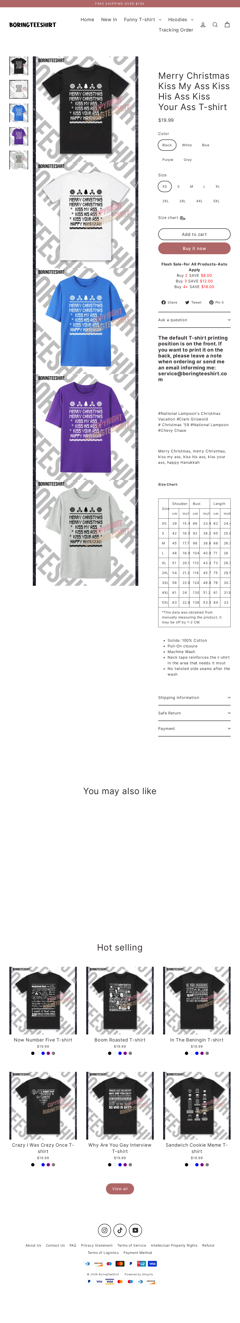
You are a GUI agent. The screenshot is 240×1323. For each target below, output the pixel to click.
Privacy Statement (97, 1245)
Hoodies (178, 19)
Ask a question (172, 319)
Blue (205, 145)
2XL (165, 201)
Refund (208, 1245)
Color (163, 133)
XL (218, 186)
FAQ (73, 1245)
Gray (188, 160)
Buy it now (194, 248)
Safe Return (169, 713)
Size (162, 175)
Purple (167, 160)
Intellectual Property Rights (174, 1245)
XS (164, 186)
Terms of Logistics (103, 1253)
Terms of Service (131, 1245)
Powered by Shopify (139, 1274)
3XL (182, 201)
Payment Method (138, 1253)
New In (109, 19)
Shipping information (178, 697)
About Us (33, 1245)
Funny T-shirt (140, 19)
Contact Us (55, 1245)
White (187, 145)
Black (167, 145)
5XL (216, 201)
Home (87, 19)
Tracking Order (176, 30)
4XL (199, 201)
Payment (166, 728)
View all (120, 1188)
